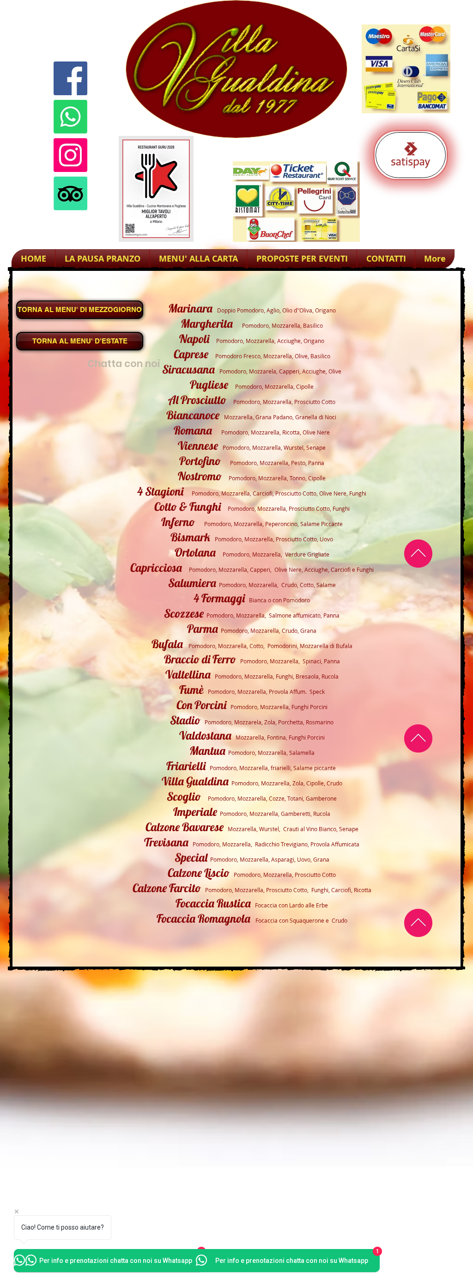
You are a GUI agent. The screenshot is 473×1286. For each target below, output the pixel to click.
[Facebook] (70, 78)
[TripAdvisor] (70, 193)
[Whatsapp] (70, 117)
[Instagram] (70, 155)
